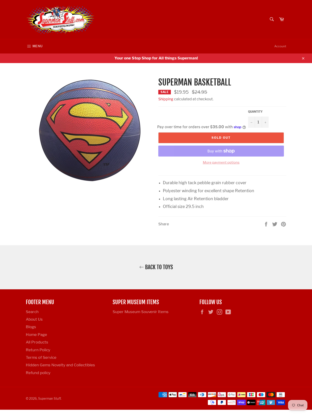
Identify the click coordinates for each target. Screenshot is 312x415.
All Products (37, 342)
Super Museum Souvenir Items (141, 311)
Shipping (165, 99)
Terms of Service (41, 357)
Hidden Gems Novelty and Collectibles (60, 365)
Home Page (36, 334)
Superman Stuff (49, 398)
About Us (34, 319)
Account (280, 46)
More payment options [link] (221, 162)
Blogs (31, 327)
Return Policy (38, 350)
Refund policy (38, 372)
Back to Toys (158, 267)
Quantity (255, 111)
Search (32, 311)
